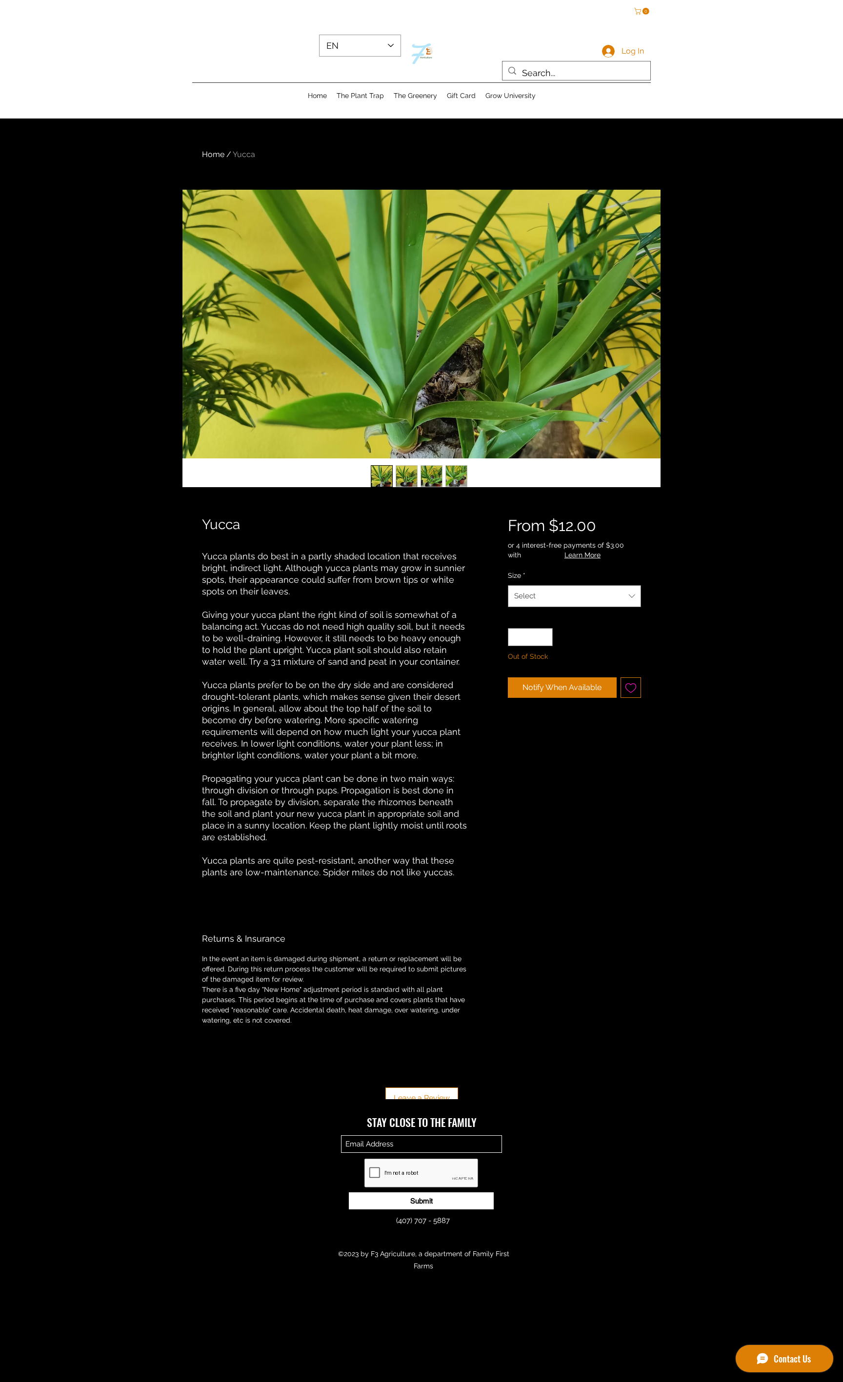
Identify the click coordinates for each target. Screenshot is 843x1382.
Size (516, 575)
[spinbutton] (530, 637)
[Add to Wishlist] (631, 687)
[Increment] (545, 637)
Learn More (582, 555)
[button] (642, 11)
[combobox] (574, 596)
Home (213, 154)
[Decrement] (515, 637)
